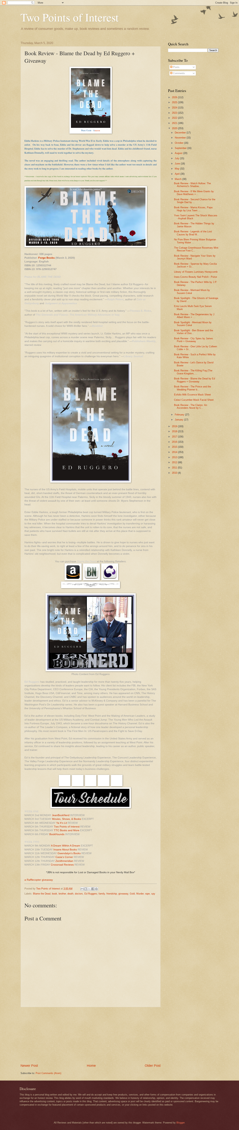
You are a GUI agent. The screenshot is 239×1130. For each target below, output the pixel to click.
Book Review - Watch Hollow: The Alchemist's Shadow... (192, 185)
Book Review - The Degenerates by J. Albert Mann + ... (194, 316)
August (179, 153)
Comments (178, 73)
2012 (175, 462)
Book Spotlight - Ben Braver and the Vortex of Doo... (193, 332)
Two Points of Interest (70, 17)
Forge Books (46, 257)
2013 (175, 457)
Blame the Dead (41, 893)
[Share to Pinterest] (96, 889)
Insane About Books (65, 849)
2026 (175, 97)
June (178, 163)
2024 (175, 107)
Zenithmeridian (64, 861)
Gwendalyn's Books (69, 853)
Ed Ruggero (90, 893)
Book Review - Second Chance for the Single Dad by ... (194, 201)
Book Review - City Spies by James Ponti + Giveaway (193, 340)
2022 (175, 117)
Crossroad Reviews (62, 864)
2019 (175, 426)
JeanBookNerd (60, 815)
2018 (175, 431)
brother (62, 893)
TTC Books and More (66, 830)
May (177, 168)
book (54, 893)
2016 (175, 441)
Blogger (180, 1122)
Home (91, 1065)
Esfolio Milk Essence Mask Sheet (192, 394)
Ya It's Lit (61, 823)
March (178, 179)
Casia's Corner (64, 857)
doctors (79, 893)
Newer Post (29, 1065)
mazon (97, 130)
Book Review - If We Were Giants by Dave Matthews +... (194, 193)
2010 (175, 472)
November (181, 137)
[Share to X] (89, 889)
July (177, 158)
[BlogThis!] (86, 889)
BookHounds (56, 834)
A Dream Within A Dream (65, 845)
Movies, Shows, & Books (66, 819)
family (102, 893)
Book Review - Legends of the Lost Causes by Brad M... (193, 233)
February (180, 414)
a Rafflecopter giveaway (38, 879)
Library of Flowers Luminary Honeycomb (196, 271)
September (181, 148)
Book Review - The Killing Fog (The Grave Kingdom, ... (193, 372)
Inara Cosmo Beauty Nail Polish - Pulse (195, 276)
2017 (175, 436)
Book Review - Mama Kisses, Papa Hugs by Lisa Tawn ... (193, 209)
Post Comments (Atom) (48, 1073)
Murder (140, 893)
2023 (175, 112)
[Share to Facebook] (93, 889)
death (70, 893)
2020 (175, 128)
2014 (175, 452)
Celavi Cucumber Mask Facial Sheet (194, 399)
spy (153, 893)
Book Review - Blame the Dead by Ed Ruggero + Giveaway (194, 380)
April (177, 173)
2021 (175, 123)
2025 (175, 102)
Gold (132, 893)
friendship (111, 893)
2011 (175, 467)
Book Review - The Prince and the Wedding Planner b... (192, 388)
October (179, 142)
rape (147, 893)
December (181, 132)
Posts (175, 67)
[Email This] (82, 889)
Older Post (153, 1065)
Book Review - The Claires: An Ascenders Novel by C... (190, 406)
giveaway (123, 893)
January (179, 419)
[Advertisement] (91, 1035)
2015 (175, 446)
